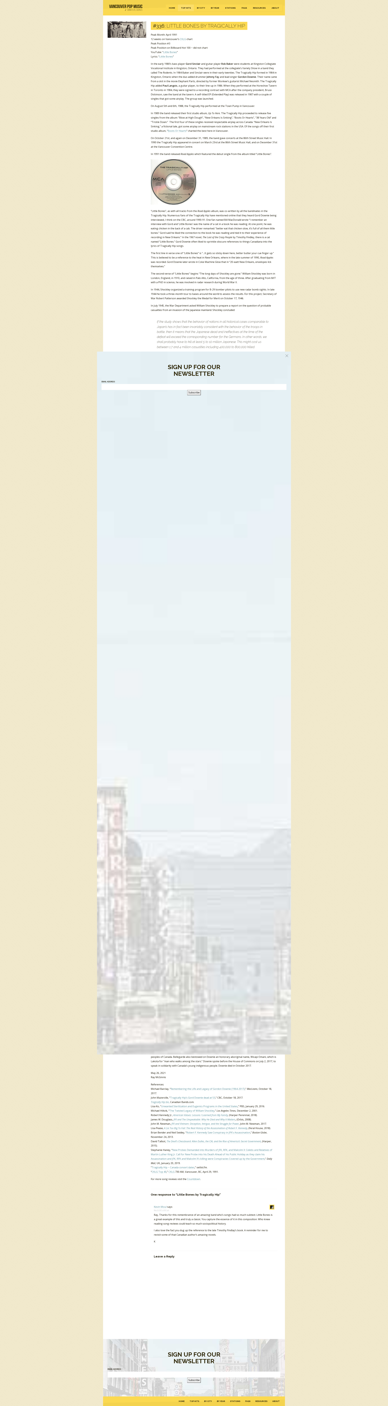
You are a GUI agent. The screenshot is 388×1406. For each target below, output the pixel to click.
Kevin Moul (160, 1206)
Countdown (193, 1179)
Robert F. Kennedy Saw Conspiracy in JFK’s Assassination (218, 1132)
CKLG (183, 39)
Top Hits (186, 8)
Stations (230, 8)
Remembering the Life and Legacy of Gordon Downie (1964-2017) (208, 1089)
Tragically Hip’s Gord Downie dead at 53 (192, 1097)
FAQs (244, 8)
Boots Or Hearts (177, 130)
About (275, 8)
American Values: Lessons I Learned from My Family (200, 1115)
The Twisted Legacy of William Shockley (191, 1110)
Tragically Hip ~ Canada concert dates (173, 1167)
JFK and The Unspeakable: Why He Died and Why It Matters (204, 1119)
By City (201, 8)
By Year (215, 8)
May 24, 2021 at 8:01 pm (161, 1210)
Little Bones (170, 52)
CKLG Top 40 (159, 1171)
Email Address (114, 1369)
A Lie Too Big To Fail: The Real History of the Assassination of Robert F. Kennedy (205, 1128)
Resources (259, 8)
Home (172, 8)
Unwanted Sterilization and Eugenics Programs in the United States (199, 1106)
